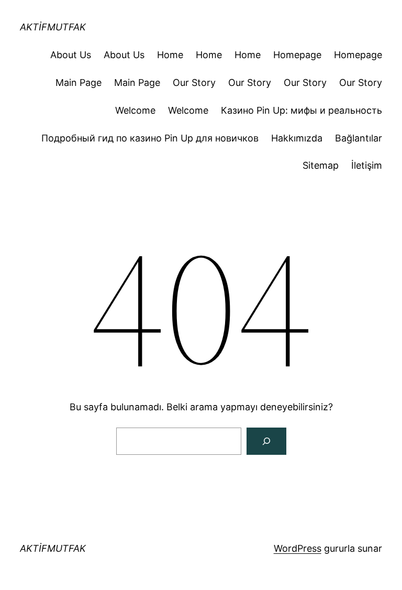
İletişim (366, 165)
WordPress (297, 548)
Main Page (78, 82)
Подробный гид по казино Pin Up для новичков (150, 138)
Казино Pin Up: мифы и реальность (301, 110)
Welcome (135, 110)
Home (170, 54)
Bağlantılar (358, 138)
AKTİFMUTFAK (53, 26)
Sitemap (321, 165)
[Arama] (266, 441)
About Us (70, 54)
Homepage (297, 54)
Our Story (194, 82)
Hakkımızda (296, 138)
